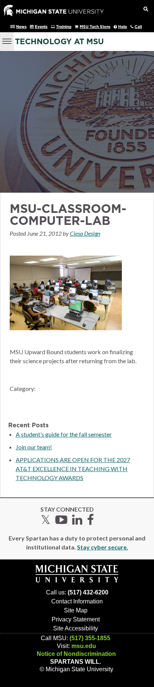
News (21, 27)
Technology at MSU (59, 42)
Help (122, 27)
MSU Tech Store (95, 27)
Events (41, 27)
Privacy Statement (76, 619)
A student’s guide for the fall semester (64, 434)
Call (138, 27)
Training (63, 27)
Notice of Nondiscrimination (76, 654)
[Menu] (7, 40)
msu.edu (83, 646)
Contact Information (77, 601)
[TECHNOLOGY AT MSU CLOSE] (7, 41)
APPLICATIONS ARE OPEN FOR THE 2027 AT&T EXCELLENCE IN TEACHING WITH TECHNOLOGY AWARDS (73, 468)
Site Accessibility (75, 628)
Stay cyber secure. (102, 547)
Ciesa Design (85, 233)
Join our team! (34, 447)
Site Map (75, 610)
